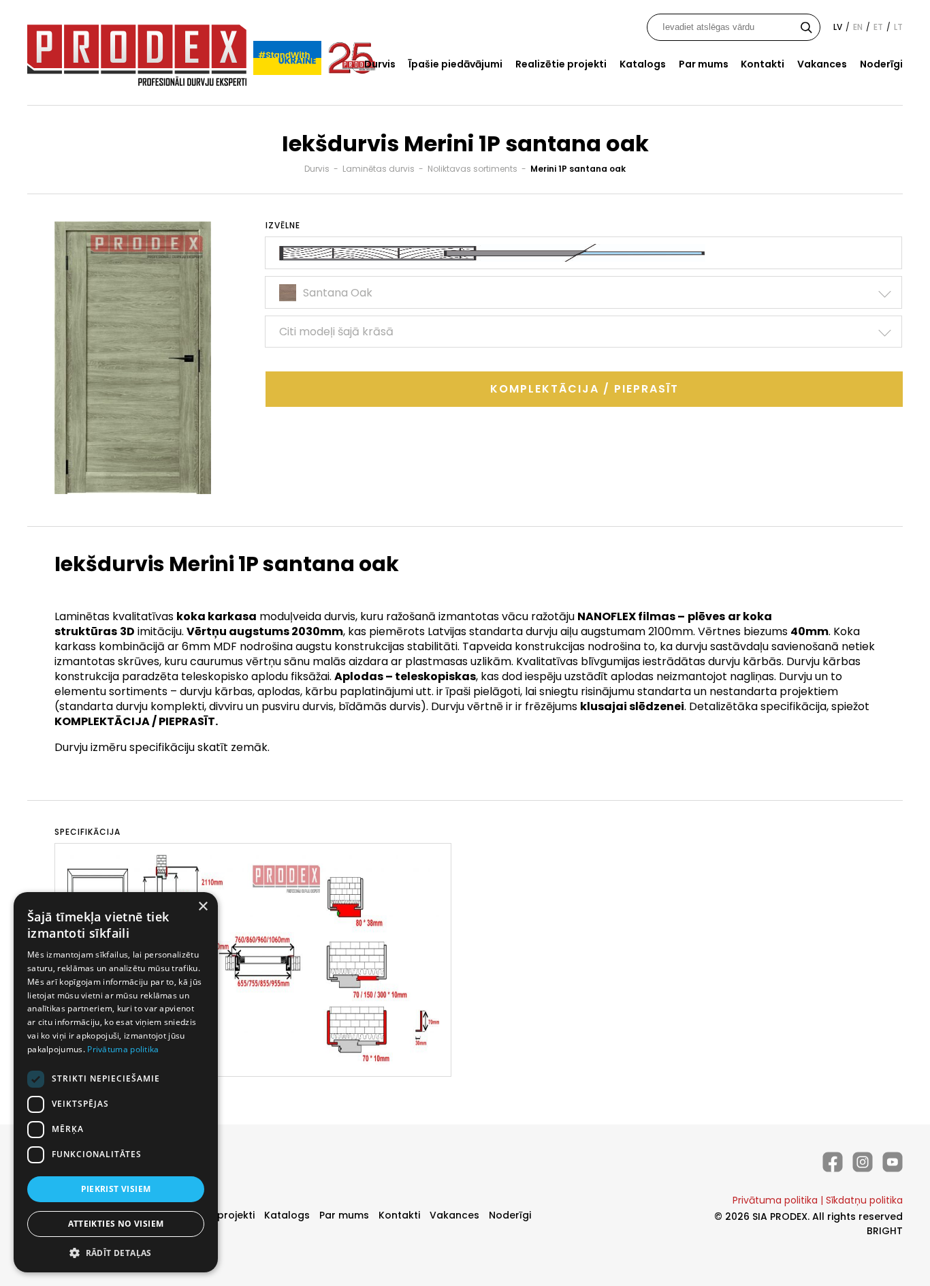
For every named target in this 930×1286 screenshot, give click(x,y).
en (858, 27)
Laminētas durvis (378, 168)
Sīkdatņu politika (864, 1200)
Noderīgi (881, 64)
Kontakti (762, 64)
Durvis (380, 64)
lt (898, 27)
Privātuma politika (775, 1200)
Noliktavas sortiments (472, 168)
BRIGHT (885, 1231)
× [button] (202, 907)
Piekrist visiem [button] (116, 1189)
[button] (115, 1252)
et (878, 27)
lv (837, 27)
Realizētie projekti (561, 64)
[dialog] (116, 1082)
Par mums (703, 64)
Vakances (822, 64)
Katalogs (643, 64)
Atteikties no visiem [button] (116, 1223)
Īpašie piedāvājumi (455, 64)
